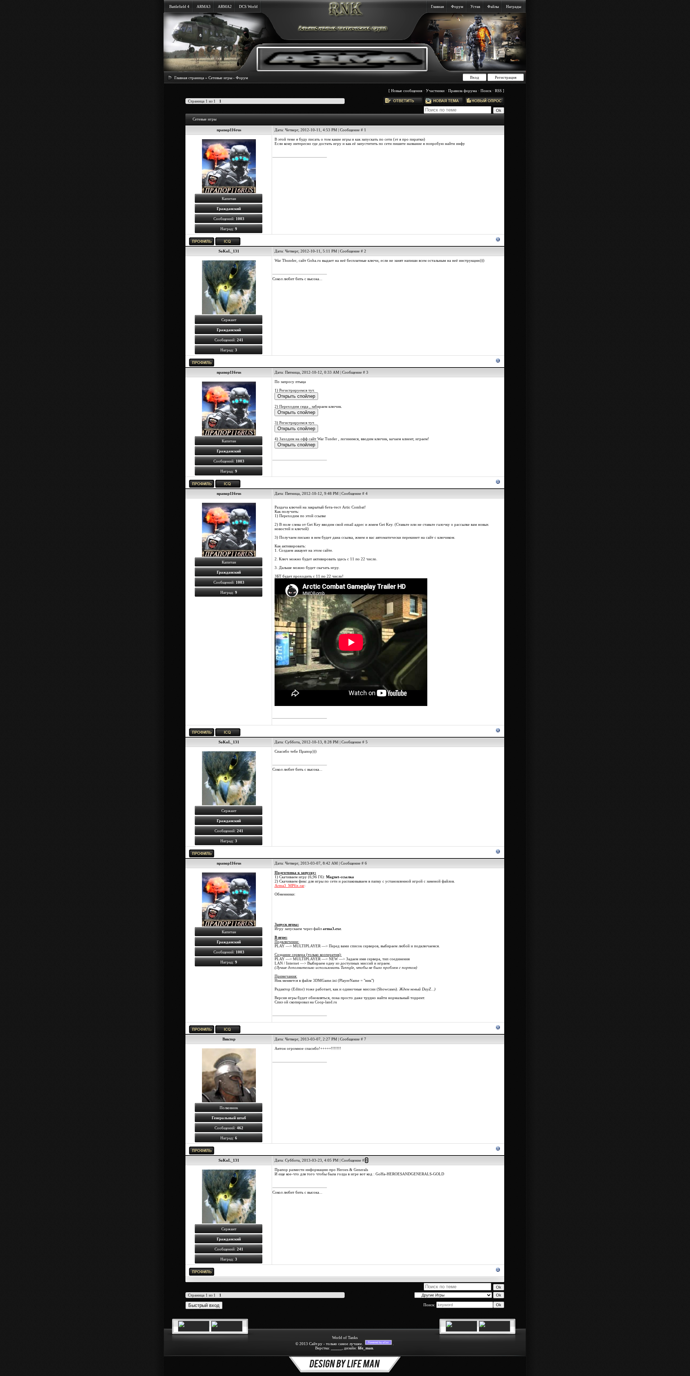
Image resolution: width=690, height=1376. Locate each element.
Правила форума (462, 90)
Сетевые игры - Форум (228, 78)
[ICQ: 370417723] (227, 241)
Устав (475, 6)
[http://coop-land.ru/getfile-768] (388, 890)
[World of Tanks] (194, 1330)
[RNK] (336, 68)
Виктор (228, 1039)
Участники (435, 90)
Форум (457, 6)
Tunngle (347, 967)
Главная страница (189, 78)
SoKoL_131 (228, 251)
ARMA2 (225, 6)
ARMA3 (204, 6)
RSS (498, 90)
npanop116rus (229, 130)
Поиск (485, 90)
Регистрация (505, 77)
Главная (437, 6)
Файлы (493, 6)
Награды (513, 6)
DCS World (248, 6)
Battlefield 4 (179, 6)
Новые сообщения (406, 90)
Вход (474, 77)
